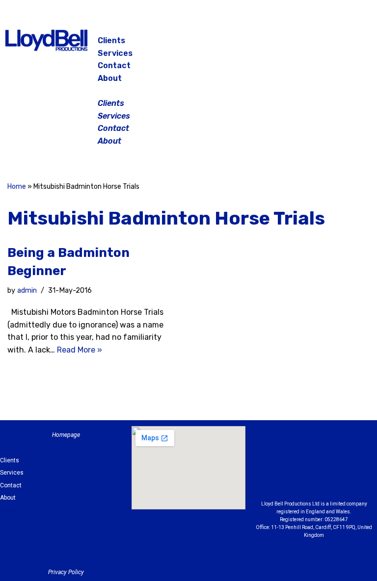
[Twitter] (353, 44)
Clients (111, 40)
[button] (189, 90)
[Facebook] (304, 44)
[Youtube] (314, 478)
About (110, 78)
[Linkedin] (354, 453)
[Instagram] (329, 44)
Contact (114, 65)
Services (115, 53)
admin (27, 290)
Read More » (79, 349)
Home (16, 186)
